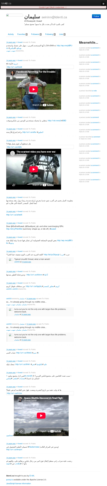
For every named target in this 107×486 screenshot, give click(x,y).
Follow (96, 16)
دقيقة (8, 463)
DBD (64, 120)
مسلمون (9, 435)
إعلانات (17, 463)
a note (94, 90)
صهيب (13, 51)
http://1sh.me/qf (54, 120)
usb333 (17, 262)
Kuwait (20, 42)
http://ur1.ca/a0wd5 (14, 214)
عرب (62, 254)
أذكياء (46, 274)
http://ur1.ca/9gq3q (34, 286)
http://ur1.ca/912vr (14, 393)
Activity (11, 34)
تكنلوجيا (39, 364)
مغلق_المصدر (48, 286)
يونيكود (18, 48)
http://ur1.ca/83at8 (14, 67)
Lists (62, 34)
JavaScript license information (18, 483)
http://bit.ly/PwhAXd (14, 228)
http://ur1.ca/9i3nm (34, 274)
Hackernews (34, 446)
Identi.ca (6, 3)
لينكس (12, 48)
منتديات (22, 378)
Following (50, 34)
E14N (31, 475)
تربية (15, 63)
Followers (36, 34)
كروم (57, 286)
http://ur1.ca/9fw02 (24, 352)
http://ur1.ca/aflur (29, 132)
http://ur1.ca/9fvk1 (22, 364)
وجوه (12, 243)
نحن (33, 364)
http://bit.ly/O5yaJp (51, 254)
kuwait (53, 228)
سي (34, 352)
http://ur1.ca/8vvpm (14, 449)
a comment (95, 48)
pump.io (9, 479)
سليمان (21, 298)
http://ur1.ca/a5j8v (14, 147)
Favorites (22, 34)
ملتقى (15, 378)
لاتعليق (40, 132)
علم (45, 364)
